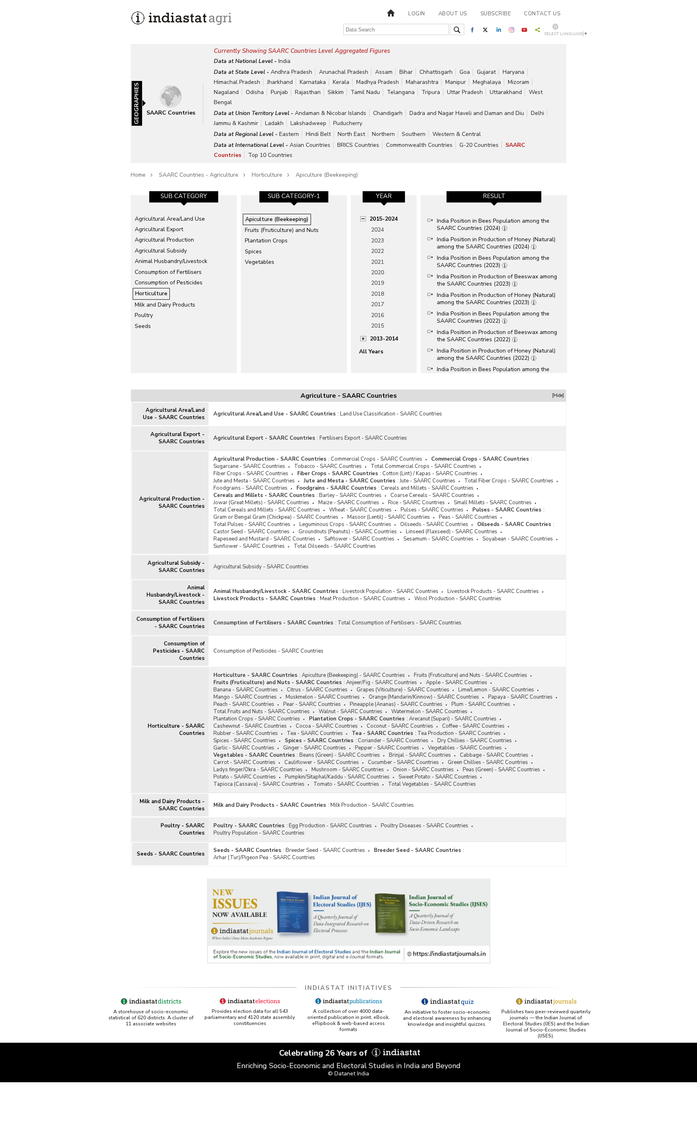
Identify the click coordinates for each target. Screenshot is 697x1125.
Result (494, 196)
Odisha (255, 92)
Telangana (401, 92)
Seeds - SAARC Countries (171, 854)
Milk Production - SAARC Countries (372, 805)
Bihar (406, 72)
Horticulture (267, 175)
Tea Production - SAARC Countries (459, 733)
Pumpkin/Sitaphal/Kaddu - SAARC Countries (337, 777)
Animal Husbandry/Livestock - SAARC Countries (175, 595)
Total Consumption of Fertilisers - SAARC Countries (399, 622)
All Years (371, 351)
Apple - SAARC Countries (456, 682)
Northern (383, 134)
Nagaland (226, 92)
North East (351, 134)
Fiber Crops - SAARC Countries (250, 473)
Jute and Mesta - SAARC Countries (254, 480)
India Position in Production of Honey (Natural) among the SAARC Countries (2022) (496, 354)
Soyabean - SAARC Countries (517, 539)
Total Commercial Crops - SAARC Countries (423, 466)
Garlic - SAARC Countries (243, 747)
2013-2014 (384, 338)
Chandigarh (388, 113)
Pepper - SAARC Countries (387, 747)
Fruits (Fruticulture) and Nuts (282, 230)
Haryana (513, 72)
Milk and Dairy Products (165, 305)
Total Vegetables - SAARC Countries (432, 784)
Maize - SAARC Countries (348, 502)
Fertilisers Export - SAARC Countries (363, 438)
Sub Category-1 (294, 196)
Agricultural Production (164, 240)
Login (416, 13)
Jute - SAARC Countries (427, 480)
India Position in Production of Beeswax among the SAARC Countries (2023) (497, 280)
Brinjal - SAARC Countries (420, 755)
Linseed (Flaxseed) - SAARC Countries (451, 531)
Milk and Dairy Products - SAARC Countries (172, 805)
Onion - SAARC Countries (423, 769)
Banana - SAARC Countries (245, 689)
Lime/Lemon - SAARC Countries (496, 689)
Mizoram (518, 82)
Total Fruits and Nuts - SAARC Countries (261, 711)
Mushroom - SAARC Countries (347, 769)
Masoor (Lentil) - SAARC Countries (388, 517)
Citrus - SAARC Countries (317, 689)
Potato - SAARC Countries (244, 777)
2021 (377, 262)
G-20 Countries (479, 145)
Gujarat (486, 72)
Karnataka (313, 82)
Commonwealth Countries (419, 145)
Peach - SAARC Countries (243, 704)
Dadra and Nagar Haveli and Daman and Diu (466, 113)
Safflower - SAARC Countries (359, 539)
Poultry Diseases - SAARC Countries (424, 825)
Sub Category (184, 196)
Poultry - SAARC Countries (183, 829)
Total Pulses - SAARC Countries (251, 524)
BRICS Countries (358, 145)
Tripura (431, 92)
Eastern (289, 134)
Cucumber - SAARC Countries (403, 762)
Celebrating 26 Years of (324, 1053)
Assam (383, 72)
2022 (377, 251)
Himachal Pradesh (237, 82)
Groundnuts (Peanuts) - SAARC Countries (347, 531)
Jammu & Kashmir (236, 123)
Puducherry (347, 123)
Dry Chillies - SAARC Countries (474, 740)
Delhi (537, 113)
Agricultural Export (159, 229)
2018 (377, 294)
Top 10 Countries (270, 155)
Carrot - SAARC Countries (244, 762)
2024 (377, 230)
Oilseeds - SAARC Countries (434, 524)
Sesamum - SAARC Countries (438, 539)
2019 (377, 283)
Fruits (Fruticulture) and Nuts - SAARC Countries (470, 675)
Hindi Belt (318, 134)
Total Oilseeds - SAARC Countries (335, 546)
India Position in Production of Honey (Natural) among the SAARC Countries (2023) (496, 298)
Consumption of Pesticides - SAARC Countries (179, 651)
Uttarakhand (506, 92)
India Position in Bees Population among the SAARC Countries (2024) (493, 224)
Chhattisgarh (436, 72)
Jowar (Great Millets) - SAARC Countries (261, 502)
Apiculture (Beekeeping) (327, 175)
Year (384, 196)
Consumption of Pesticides (168, 282)
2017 (377, 304)
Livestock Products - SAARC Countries (493, 591)
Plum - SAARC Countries (480, 704)
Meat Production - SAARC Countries (362, 598)
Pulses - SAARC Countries (432, 509)
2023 (377, 240)
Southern (414, 134)
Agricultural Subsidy (161, 251)
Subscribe (495, 13)
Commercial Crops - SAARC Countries (376, 459)
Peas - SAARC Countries (468, 517)
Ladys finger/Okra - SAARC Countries (258, 769)
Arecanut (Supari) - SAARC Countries (453, 718)
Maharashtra (422, 82)
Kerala (341, 82)
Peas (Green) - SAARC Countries (501, 769)
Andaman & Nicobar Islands (330, 113)
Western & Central (456, 134)
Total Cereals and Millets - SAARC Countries (266, 509)
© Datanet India (348, 1073)
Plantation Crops (266, 240)
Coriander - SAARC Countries (393, 740)
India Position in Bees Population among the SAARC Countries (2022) (493, 317)
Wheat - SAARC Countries (360, 509)
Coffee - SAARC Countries (473, 726)
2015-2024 (383, 219)
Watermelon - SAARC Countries (429, 711)
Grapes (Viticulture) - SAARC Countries (403, 689)
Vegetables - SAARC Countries (465, 747)
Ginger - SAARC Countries (314, 747)
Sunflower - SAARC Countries (249, 546)
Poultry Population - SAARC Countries (259, 833)
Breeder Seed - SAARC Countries (325, 850)
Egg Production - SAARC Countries (330, 825)
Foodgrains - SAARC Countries (250, 488)
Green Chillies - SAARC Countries (488, 762)
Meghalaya (487, 82)
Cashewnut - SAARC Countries (250, 726)
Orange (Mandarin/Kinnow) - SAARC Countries (424, 697)
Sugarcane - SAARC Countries (249, 466)
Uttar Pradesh (465, 92)
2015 (377, 326)
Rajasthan (308, 92)
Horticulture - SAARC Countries (176, 729)
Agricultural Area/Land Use (170, 219)
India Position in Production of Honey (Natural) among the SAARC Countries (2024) (496, 243)
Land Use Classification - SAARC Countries (391, 413)
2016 (377, 315)
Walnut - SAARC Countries (350, 711)
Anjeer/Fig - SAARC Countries (381, 682)
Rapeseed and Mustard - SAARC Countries (264, 539)
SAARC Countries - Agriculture (198, 175)
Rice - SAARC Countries (416, 502)
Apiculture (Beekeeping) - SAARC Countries (353, 675)
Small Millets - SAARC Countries (493, 502)
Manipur (455, 82)
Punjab (279, 92)
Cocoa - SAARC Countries (327, 726)
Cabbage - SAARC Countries (494, 755)
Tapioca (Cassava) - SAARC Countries (259, 784)
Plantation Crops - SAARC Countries (256, 718)
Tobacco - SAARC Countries (328, 466)
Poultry (144, 315)
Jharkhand (280, 82)
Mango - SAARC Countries (245, 697)
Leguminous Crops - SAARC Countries (345, 524)
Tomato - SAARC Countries (346, 784)
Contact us (542, 13)
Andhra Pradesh (291, 72)
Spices (253, 251)
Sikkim (336, 92)
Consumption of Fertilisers (168, 272)
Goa (464, 72)
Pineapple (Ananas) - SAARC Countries (396, 704)
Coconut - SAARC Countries (400, 726)
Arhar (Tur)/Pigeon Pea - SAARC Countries (264, 857)
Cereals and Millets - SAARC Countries (427, 488)
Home (138, 175)
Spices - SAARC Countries (244, 740)
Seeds (143, 326)
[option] (184, 284)
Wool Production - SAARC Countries (457, 598)
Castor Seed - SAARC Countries (251, 531)
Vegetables (259, 262)
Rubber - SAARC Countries (245, 733)
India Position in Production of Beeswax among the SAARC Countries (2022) (497, 335)
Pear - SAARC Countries (312, 704)
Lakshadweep (308, 123)
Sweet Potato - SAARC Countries (438, 777)
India (284, 61)
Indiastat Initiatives (348, 988)
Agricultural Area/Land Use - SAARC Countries (174, 414)
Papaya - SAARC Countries (520, 697)
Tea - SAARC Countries (315, 733)
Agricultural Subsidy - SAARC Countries (176, 566)
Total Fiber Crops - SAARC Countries (508, 480)
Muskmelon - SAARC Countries (323, 697)
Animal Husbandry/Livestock (171, 261)
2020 (377, 272)
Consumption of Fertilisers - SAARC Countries (170, 623)
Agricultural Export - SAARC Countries (177, 438)
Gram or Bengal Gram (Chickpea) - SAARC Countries (275, 517)
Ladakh (274, 123)
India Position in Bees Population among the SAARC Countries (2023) (493, 261)
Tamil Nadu (365, 92)
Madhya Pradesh (377, 82)
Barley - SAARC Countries (350, 495)
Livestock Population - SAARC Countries (390, 591)
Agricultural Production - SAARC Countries (172, 502)
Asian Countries (310, 145)
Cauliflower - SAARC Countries (321, 762)
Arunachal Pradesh (343, 72)
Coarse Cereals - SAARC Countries (432, 495)
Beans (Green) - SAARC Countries (339, 755)
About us (452, 13)
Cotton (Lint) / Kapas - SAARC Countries (430, 473)
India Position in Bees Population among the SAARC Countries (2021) (493, 372)
